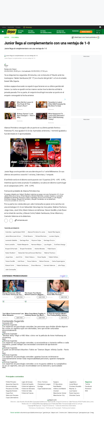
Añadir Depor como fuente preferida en (85, 37)
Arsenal (55, 391)
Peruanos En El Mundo (13, 389)
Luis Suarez (73, 391)
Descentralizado (11, 386)
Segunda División (11, 391)
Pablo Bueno (52, 249)
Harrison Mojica (36, 244)
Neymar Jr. (72, 389)
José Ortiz (19, 257)
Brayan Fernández (26, 249)
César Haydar (41, 257)
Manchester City (58, 395)
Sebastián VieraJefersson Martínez (30, 253)
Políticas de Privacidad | (53, 408)
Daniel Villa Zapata (54, 232)
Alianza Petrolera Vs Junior (36, 232)
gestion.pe (46, 412)
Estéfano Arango (59, 244)
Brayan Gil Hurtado (11, 249)
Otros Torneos (43, 382)
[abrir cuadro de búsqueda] (100, 27)
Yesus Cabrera (32, 261)
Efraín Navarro (28, 236)
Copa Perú (9, 393)
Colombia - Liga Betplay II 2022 (15, 232)
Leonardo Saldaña (11, 240)
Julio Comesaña (10, 269)
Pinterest (88, 389)
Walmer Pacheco (49, 253)
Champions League (44, 384)
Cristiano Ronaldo (75, 386)
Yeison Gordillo (10, 261)
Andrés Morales (40, 249)
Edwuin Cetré (9, 265)
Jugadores (72, 382)
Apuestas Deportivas (61, 31)
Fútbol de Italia (27, 391)
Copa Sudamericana (44, 389)
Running (75, 31)
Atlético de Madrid (59, 389)
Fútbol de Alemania (28, 389)
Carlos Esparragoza (58, 261)
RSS (86, 391)
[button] (99, 33)
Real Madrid (57, 386)
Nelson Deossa (44, 261)
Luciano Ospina (54, 236)
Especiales (11, 27)
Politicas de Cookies (68, 408)
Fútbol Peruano (31, 31)
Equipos (56, 382)
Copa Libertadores (12, 398)
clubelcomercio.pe (36, 412)
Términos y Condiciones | (37, 408)
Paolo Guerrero (74, 393)
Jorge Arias (9, 257)
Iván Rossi (21, 261)
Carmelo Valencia (49, 265)
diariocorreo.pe (73, 412)
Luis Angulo (47, 244)
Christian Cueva (74, 395)
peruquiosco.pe (84, 412)
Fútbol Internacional (46, 31)
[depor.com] (11, 32)
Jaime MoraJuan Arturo (13, 236)
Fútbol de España (27, 384)
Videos (4, 27)
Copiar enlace (22, 220)
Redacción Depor (10, 69)
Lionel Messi (73, 384)
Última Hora (20, 31)
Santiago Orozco (49, 240)
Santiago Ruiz (24, 240)
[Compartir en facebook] (6, 220)
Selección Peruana (12, 395)
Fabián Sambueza (22, 265)
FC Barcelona (57, 384)
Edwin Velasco (30, 257)
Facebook (88, 386)
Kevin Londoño (10, 244)
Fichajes (18, 27)
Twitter (87, 384)
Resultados (86, 31)
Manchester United (59, 393)
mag (92, 412)
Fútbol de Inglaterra (28, 386)
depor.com (54, 412)
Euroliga (40, 386)
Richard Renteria (41, 236)
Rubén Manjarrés (23, 244)
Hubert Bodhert (10, 253)
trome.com (63, 412)
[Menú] (3, 32)
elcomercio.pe (25, 412)
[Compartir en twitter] (11, 220)
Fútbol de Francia (27, 393)
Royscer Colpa (36, 240)
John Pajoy (61, 265)
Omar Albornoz (36, 265)
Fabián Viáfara (53, 257)
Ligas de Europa (27, 382)
